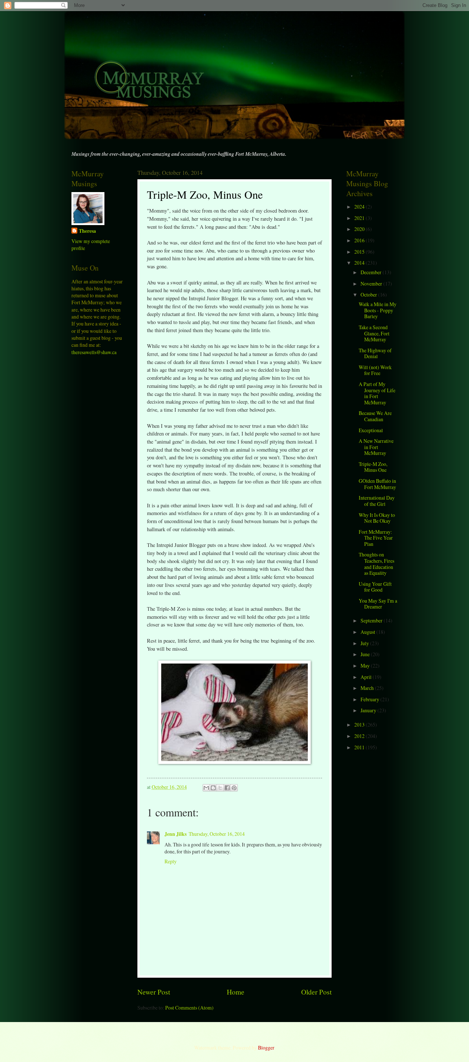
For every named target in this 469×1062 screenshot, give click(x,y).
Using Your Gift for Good (375, 587)
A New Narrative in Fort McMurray (376, 446)
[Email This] (206, 787)
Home (235, 991)
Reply (171, 861)
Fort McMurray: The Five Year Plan (376, 537)
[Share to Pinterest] (234, 787)
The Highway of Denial (375, 353)
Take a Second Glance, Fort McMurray (374, 333)
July (365, 643)
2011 (360, 747)
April (367, 676)
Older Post (316, 991)
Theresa (87, 231)
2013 (360, 724)
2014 (360, 262)
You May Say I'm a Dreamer (378, 603)
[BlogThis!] (213, 787)
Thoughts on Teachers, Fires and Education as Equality (376, 563)
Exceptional (371, 430)
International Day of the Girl (377, 500)
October (369, 294)
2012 (360, 735)
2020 (360, 228)
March (368, 687)
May (366, 665)
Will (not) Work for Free (375, 370)
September (372, 620)
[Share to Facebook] (227, 787)
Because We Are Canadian (375, 416)
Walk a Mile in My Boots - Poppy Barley (377, 310)
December (372, 272)
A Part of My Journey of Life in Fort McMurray (377, 393)
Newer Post (153, 991)
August (368, 631)
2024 (360, 206)
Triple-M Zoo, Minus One (373, 467)
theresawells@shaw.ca (94, 352)
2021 (360, 217)
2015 (360, 251)
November (372, 283)
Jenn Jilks (176, 834)
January (369, 710)
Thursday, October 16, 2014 (217, 833)
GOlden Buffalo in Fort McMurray (377, 483)
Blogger (266, 1047)
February (370, 699)
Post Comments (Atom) (189, 1007)
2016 (360, 240)
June (366, 654)
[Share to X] (220, 787)
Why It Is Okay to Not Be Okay (377, 518)
